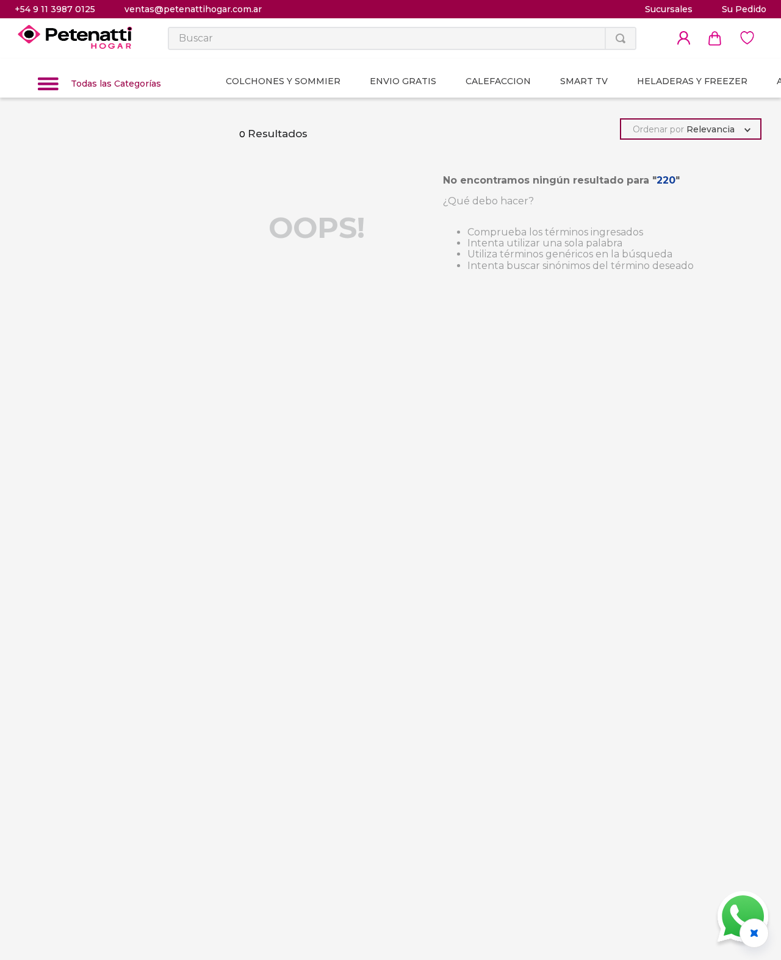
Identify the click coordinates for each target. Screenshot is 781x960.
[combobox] (402, 38)
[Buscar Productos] (620, 38)
